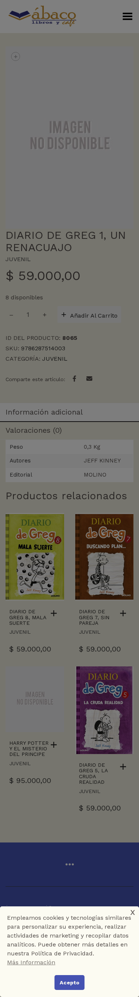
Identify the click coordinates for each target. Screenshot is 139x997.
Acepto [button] (69, 982)
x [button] (132, 911)
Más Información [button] (31, 962)
